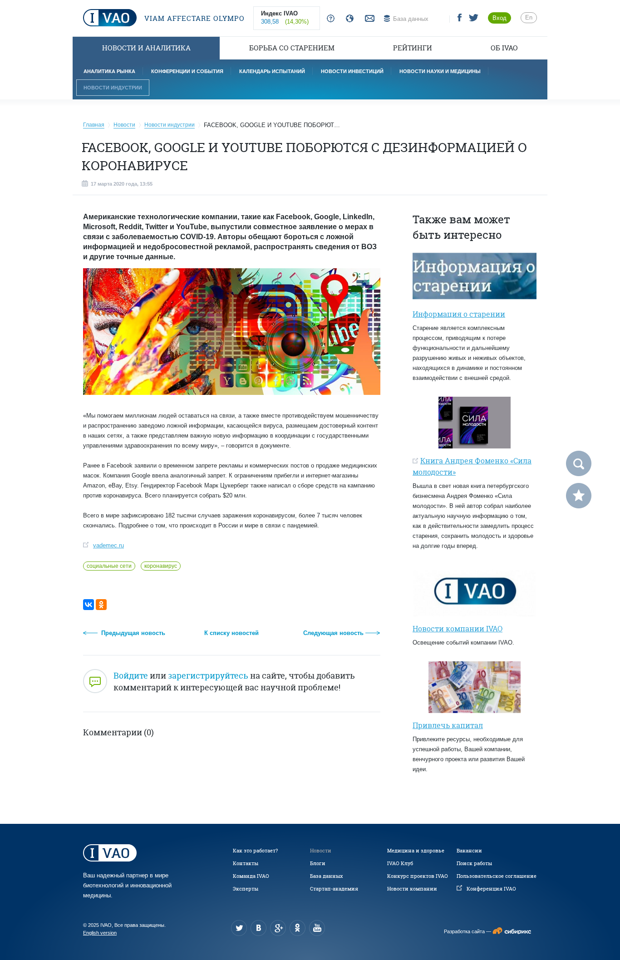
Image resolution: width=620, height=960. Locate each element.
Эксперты (245, 888)
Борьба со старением (292, 48)
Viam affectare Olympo (193, 18)
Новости (320, 850)
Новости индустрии (113, 87)
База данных (326, 876)
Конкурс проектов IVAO (417, 876)
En (528, 17)
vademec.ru (108, 545)
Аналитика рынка (109, 71)
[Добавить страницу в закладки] (578, 495)
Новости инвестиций (352, 71)
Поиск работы (474, 863)
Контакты (245, 863)
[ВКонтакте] (88, 604)
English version (100, 932)
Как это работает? (255, 850)
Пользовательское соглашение (496, 876)
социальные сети (109, 566)
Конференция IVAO (491, 888)
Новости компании (412, 888)
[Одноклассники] (101, 604)
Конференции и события (187, 71)
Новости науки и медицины (440, 71)
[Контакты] (368, 19)
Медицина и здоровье (415, 850)
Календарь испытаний (272, 71)
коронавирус (160, 566)
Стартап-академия (334, 888)
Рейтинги (412, 48)
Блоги (317, 863)
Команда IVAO (251, 876)
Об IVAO (504, 48)
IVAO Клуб (400, 863)
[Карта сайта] (348, 19)
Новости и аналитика (146, 48)
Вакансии (469, 850)
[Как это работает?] (329, 19)
